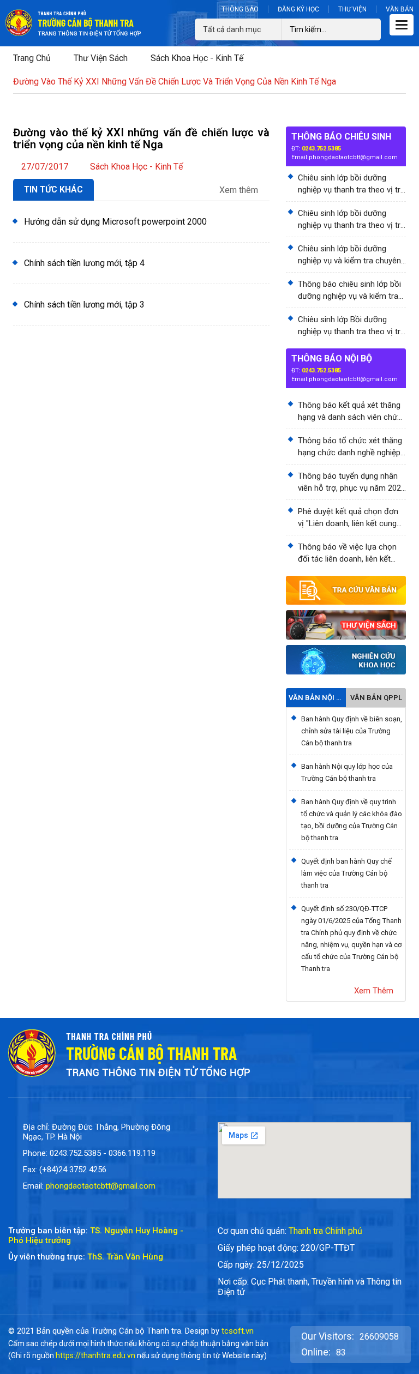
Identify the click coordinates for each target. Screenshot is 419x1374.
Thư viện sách (101, 58)
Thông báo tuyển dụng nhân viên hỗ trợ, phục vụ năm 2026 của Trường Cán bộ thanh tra (351, 482)
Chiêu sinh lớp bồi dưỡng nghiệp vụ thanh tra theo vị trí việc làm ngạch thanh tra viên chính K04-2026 (350, 219)
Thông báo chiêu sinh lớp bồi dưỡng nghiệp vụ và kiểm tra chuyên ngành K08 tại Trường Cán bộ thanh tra (350, 290)
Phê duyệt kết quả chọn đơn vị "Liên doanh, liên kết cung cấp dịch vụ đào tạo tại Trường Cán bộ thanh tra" (348, 518)
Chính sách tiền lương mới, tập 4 (84, 263)
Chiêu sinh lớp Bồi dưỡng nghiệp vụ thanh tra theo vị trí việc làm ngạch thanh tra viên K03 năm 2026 (350, 326)
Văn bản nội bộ (316, 698)
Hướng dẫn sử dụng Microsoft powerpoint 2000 (115, 221)
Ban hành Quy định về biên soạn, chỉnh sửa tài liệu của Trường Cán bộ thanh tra (351, 731)
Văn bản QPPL (376, 698)
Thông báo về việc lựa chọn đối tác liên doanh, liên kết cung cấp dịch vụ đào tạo (347, 553)
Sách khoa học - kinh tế (197, 58)
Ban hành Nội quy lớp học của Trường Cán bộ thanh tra (347, 772)
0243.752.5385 (321, 148)
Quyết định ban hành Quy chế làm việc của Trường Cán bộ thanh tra (346, 873)
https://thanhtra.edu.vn (95, 1355)
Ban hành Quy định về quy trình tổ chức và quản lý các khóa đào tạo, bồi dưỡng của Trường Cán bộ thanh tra (351, 820)
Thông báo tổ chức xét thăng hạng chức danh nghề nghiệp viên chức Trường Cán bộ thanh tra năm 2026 (350, 447)
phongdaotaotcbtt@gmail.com (353, 157)
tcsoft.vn (238, 1331)
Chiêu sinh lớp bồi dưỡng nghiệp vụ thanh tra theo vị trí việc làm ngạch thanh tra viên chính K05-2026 (350, 184)
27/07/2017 (44, 166)
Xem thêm (239, 190)
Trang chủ (32, 58)
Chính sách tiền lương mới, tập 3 (84, 304)
